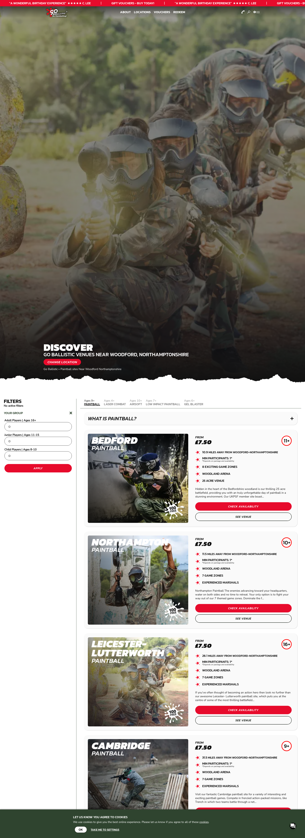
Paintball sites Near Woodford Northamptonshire (91, 369)
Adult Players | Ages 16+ (20, 420)
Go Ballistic (51, 369)
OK (81, 829)
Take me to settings (105, 830)
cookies (204, 822)
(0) (258, 12)
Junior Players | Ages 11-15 (21, 435)
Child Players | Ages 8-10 (20, 449)
